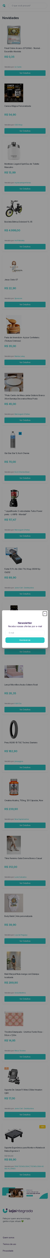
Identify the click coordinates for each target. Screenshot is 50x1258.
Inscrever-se (25, 640)
